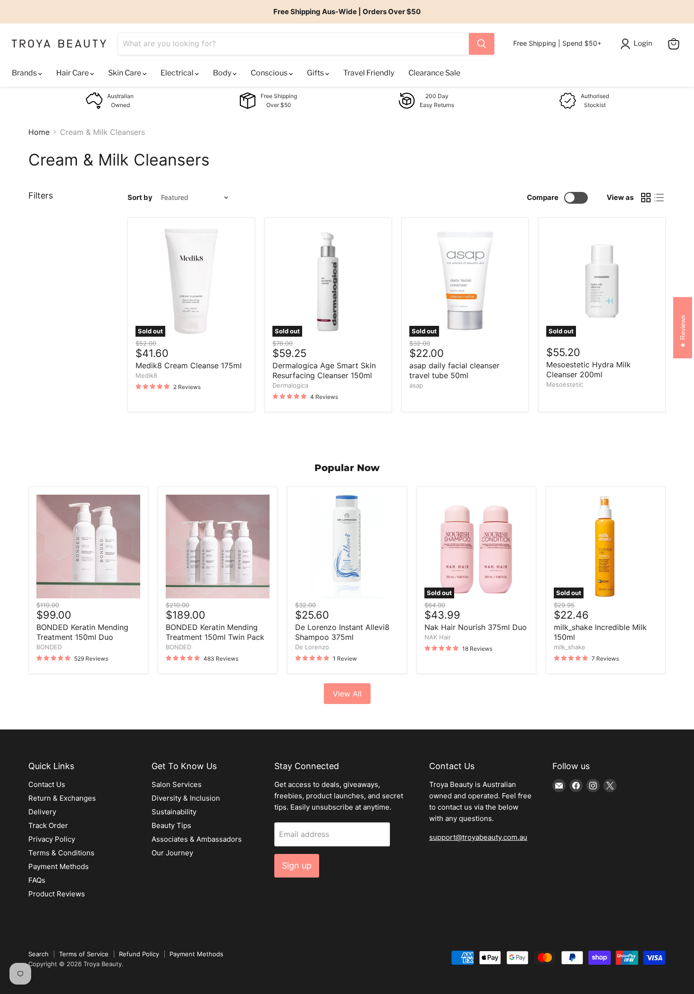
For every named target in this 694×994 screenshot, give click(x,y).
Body (223, 72)
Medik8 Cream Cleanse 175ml (188, 365)
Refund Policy (139, 954)
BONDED (49, 647)
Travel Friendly (368, 72)
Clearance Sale (434, 72)
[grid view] (645, 197)
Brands (25, 72)
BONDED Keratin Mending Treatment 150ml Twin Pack (215, 632)
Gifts (316, 72)
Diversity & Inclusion (186, 798)
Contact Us (46, 784)
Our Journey (172, 852)
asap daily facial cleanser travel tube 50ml (454, 370)
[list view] (659, 197)
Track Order (48, 825)
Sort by (139, 197)
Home (39, 132)
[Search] (481, 44)
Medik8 (146, 375)
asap (416, 385)
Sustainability (174, 811)
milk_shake (569, 647)
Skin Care (125, 72)
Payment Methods (58, 866)
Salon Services (177, 784)
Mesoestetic (564, 384)
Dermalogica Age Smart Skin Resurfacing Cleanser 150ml (324, 370)
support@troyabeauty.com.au (478, 837)
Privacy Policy (51, 839)
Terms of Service (84, 954)
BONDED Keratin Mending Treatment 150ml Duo (82, 632)
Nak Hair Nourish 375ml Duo (475, 627)
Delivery (42, 811)
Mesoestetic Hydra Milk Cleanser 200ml (588, 369)
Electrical (178, 72)
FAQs (36, 880)
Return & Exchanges (62, 798)
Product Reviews (56, 893)
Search (38, 954)
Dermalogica (290, 385)
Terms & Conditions (61, 852)
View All (347, 693)
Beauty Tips (171, 825)
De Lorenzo (312, 647)
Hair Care (73, 72)
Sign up (297, 865)
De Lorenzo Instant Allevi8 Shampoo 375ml (342, 632)
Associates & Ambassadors (197, 839)
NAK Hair (437, 637)
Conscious (270, 72)
